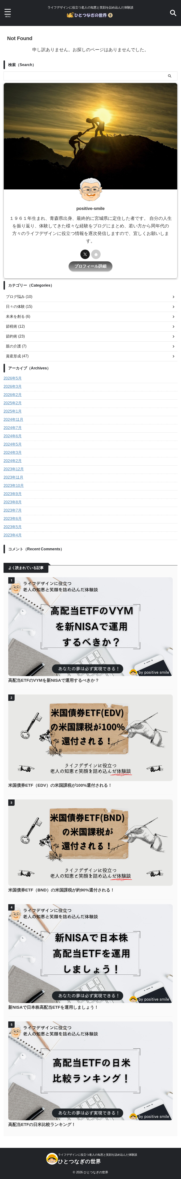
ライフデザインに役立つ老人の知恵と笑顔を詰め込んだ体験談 (97, 1154)
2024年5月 (13, 444)
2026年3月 (13, 387)
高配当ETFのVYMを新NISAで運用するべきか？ (53, 680)
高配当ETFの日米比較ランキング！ (42, 1124)
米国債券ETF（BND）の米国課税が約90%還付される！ (61, 890)
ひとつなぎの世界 (79, 1161)
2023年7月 (13, 510)
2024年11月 (13, 420)
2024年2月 (13, 461)
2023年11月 (13, 477)
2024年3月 (13, 453)
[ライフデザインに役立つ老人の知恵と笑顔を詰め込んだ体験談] (90, 16)
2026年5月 (13, 378)
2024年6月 (13, 436)
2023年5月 (13, 527)
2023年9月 (13, 494)
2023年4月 (13, 535)
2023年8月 (13, 502)
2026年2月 (13, 395)
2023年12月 (14, 469)
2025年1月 (13, 411)
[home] (96, 254)
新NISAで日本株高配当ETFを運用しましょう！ (53, 1007)
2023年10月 (14, 486)
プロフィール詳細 (90, 266)
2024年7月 (13, 428)
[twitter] (85, 254)
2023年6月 (13, 519)
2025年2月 (13, 403)
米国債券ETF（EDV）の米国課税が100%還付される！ (60, 785)
